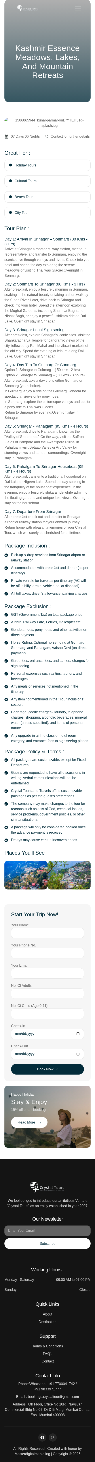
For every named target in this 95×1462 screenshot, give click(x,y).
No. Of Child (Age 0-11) (29, 1006)
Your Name (20, 925)
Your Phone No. (23, 945)
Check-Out (19, 1046)
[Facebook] (42, 1437)
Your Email (19, 965)
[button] (9, 876)
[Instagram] (53, 1437)
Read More (26, 1122)
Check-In (18, 1026)
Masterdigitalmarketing (32, 1454)
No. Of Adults (21, 985)
